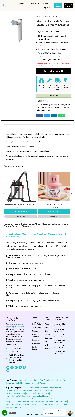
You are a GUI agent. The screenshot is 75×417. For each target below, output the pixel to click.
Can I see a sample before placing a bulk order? (28, 280)
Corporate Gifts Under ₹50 (59, 325)
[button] (39, 115)
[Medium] (7, 370)
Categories (20, 3)
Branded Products (47, 16)
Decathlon (48, 338)
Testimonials (36, 343)
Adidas (47, 324)
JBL (46, 341)
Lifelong (47, 345)
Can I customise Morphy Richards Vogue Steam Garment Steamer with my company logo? (36, 235)
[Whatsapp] (20, 367)
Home (38, 16)
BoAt (46, 331)
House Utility (49, 107)
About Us (47, 3)
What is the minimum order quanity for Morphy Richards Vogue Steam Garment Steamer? (36, 256)
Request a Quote (20, 211)
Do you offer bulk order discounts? (22, 268)
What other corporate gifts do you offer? (25, 306)
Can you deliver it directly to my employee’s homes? (30, 274)
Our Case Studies (35, 348)
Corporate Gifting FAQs (36, 323)
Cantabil (47, 334)
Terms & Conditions (35, 336)
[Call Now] (4, 413)
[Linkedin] (16, 367)
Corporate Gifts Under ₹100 (59, 330)
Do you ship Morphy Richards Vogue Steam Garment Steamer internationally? (32, 294)
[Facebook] (7, 367)
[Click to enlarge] (7, 41)
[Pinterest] (24, 367)
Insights (45, 7)
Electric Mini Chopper (54, 204)
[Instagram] (12, 367)
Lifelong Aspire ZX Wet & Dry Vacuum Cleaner (22, 204)
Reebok (47, 348)
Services (34, 3)
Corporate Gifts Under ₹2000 (59, 352)
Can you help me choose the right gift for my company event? (34, 300)
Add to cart (54, 95)
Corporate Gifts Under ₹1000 (59, 347)
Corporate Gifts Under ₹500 (59, 341)
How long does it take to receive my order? (26, 263)
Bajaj (56, 16)
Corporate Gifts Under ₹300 (59, 336)
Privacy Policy (36, 327)
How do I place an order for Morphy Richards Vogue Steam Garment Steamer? (35, 286)
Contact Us (35, 340)
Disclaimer (35, 331)
